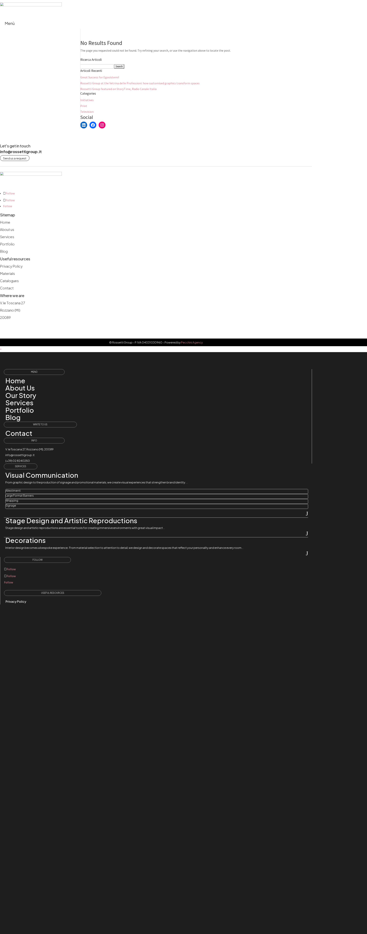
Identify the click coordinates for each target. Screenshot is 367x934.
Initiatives (87, 100)
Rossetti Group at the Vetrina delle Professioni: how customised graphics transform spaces (140, 83)
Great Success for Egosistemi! (99, 77)
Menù (10, 23)
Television (87, 112)
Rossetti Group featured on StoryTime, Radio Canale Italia (118, 89)
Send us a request (14, 158)
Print (83, 106)
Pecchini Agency (192, 342)
